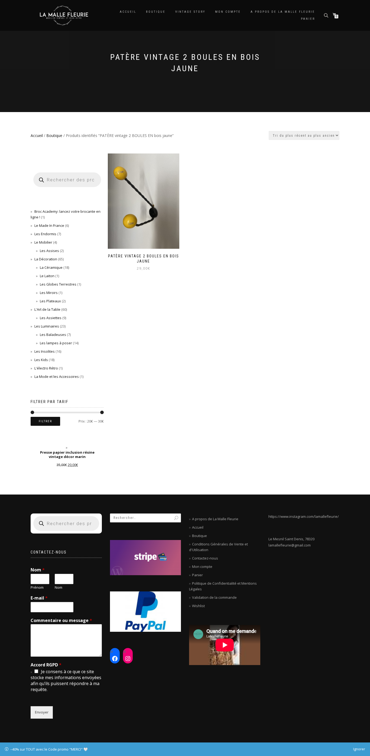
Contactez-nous (205, 558)
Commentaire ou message (61, 620)
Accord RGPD (46, 665)
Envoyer (41, 712)
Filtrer (45, 421)
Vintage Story (190, 12)
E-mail (39, 598)
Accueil (128, 12)
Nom (38, 570)
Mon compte (228, 12)
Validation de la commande (214, 597)
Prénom (37, 587)
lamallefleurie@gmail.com (289, 545)
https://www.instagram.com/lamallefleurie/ (303, 516)
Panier (308, 19)
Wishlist (198, 605)
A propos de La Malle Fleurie (283, 12)
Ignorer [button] (359, 749)
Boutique (155, 12)
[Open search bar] (326, 15)
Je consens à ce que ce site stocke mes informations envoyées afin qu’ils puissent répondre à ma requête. (66, 680)
